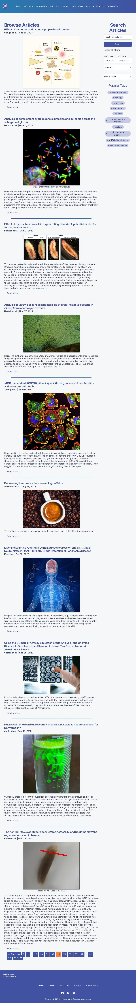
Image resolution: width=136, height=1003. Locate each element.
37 (82, 954)
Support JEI (64, 985)
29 (35, 954)
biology (118, 98)
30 (41, 954)
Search (118, 44)
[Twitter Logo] (62, 993)
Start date (108, 56)
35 (70, 954)
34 (64, 954)
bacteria (118, 127)
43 (90, 954)
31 (47, 954)
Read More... (13, 107)
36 (76, 954)
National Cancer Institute (57, 186)
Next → (18, 957)
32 (53, 954)
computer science (118, 145)
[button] (47, 6)
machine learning (118, 92)
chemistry (118, 103)
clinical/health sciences (118, 133)
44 (9, 957)
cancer (118, 113)
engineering (118, 108)
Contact (77, 985)
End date (122, 56)
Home (18, 6)
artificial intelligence (118, 140)
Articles (28, 6)
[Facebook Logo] (68, 993)
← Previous (14, 954)
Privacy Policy (92, 985)
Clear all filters (112, 50)
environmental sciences (118, 120)
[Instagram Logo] (73, 993)
